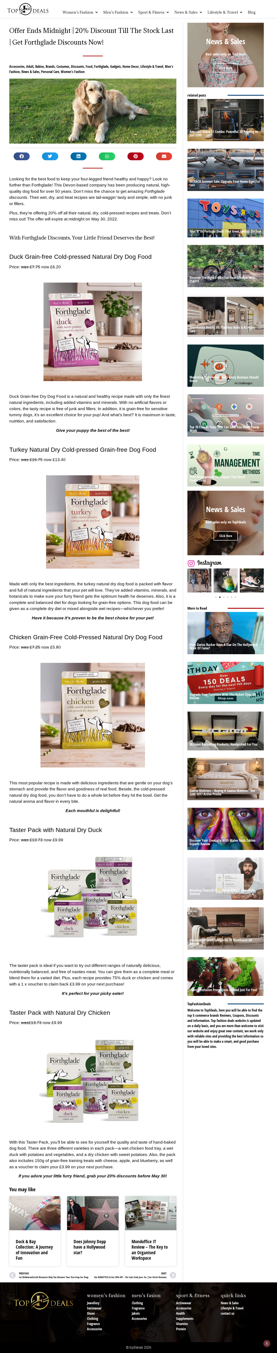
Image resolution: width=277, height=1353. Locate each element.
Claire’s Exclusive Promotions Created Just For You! (223, 989)
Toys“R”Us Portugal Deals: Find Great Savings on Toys (225, 231)
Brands (50, 66)
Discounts (77, 66)
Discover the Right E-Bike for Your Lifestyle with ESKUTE (222, 279)
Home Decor (130, 66)
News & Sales (30, 71)
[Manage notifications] (266, 1343)
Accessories (16, 66)
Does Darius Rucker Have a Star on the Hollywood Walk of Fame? (224, 646)
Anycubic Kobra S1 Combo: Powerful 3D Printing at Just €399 (224, 133)
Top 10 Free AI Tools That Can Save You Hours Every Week (224, 429)
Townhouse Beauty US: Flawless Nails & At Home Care (222, 329)
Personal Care (50, 71)
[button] (22, 156)
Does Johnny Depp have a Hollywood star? (90, 1246)
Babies (39, 66)
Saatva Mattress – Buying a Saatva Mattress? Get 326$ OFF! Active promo (222, 792)
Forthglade (101, 66)
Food (89, 66)
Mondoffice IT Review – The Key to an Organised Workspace (150, 1249)
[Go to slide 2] (220, 597)
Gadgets (115, 66)
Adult (30, 66)
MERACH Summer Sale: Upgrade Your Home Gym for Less (225, 183)
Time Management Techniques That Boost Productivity (217, 478)
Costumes (62, 66)
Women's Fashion (73, 71)
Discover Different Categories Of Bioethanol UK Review (221, 942)
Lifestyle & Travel (151, 66)
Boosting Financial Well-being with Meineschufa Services (222, 892)
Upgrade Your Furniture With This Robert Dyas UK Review (223, 696)
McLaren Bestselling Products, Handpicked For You (223, 744)
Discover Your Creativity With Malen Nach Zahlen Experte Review (222, 842)
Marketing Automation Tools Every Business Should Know (224, 379)
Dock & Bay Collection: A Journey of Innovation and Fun (34, 1249)
